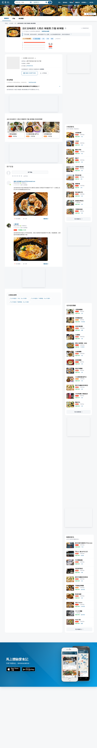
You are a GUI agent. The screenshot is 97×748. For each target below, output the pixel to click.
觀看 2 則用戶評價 (30, 73)
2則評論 (50, 48)
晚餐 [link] (52, 38)
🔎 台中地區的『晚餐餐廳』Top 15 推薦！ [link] (20, 302)
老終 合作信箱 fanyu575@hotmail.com (24, 181)
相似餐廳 (21, 18)
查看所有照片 (91, 14)
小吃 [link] (43, 38)
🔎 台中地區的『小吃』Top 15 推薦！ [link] (19, 298)
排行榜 (91, 2)
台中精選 (11, 23)
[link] (82, 136)
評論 (14, 18)
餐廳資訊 (6, 18)
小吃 (15, 23)
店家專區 (83, 2)
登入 (59, 2)
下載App (71, 2)
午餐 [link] (48, 38)
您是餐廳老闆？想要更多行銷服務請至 (32, 69)
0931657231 (30, 65)
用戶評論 (10, 166)
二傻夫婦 (16, 224)
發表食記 (65, 2)
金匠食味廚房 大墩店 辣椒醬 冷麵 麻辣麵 (43, 28)
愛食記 (6, 23)
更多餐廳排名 (77, 219)
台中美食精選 (27, 38)
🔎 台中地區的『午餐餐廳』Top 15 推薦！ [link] (41, 298)
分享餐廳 (44, 73)
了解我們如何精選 (45, 31)
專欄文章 (77, 2)
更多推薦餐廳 (77, 411)
